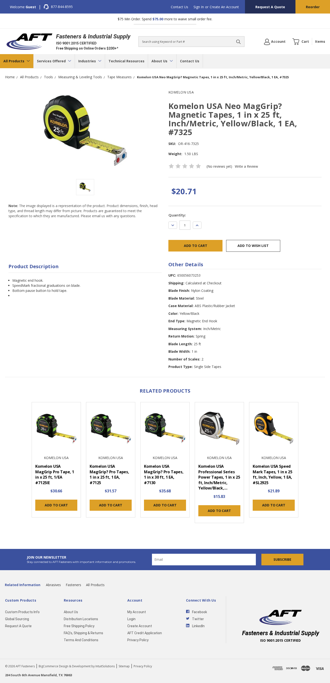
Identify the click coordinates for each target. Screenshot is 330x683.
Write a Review (246, 166)
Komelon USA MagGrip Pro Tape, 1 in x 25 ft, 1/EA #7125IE (54, 474)
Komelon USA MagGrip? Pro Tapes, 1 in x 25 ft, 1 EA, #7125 (109, 474)
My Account (136, 612)
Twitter (198, 619)
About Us (159, 61)
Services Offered (52, 61)
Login (131, 619)
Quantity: (177, 215)
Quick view (56, 429)
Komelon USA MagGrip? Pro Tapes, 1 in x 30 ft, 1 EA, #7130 (164, 474)
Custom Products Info (22, 612)
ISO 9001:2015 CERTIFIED (76, 43)
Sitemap (124, 666)
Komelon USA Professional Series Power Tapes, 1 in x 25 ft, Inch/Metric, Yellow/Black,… (219, 477)
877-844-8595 (62, 6)
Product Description (33, 266)
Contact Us (179, 7)
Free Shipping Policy (79, 626)
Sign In (199, 7)
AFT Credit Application (144, 633)
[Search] (238, 41)
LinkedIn (198, 626)
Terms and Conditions (81, 640)
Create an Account (224, 7)
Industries (87, 61)
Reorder (313, 7)
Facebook (199, 612)
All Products (14, 61)
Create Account (139, 626)
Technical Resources (126, 61)
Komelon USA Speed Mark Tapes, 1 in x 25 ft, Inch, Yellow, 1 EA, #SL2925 (272, 474)
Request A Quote (270, 7)
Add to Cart (56, 505)
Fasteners (73, 584)
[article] (56, 461)
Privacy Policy (138, 640)
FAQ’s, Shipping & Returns (83, 633)
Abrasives (53, 584)
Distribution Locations (81, 619)
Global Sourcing (17, 619)
